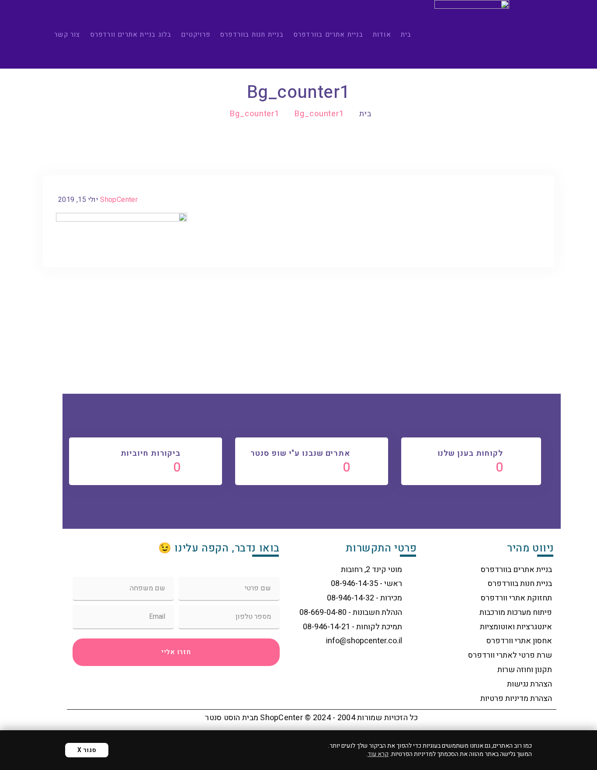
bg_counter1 (319, 114)
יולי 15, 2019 (78, 199)
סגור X (86, 750)
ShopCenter (119, 199)
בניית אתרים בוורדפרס (328, 34)
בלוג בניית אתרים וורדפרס (131, 34)
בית (406, 34)
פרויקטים (195, 34)
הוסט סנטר (222, 718)
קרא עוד (378, 754)
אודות (382, 34)
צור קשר (67, 34)
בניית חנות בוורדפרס (252, 34)
